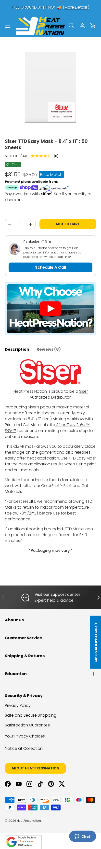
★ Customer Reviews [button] (95, 642)
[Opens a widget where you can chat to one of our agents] (82, 837)
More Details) (76, 7)
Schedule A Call (50, 267)
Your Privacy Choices (25, 736)
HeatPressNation (29, 821)
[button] (93, 25)
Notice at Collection (24, 748)
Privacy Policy (18, 705)
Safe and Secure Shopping (30, 715)
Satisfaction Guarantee (27, 725)
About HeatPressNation (35, 768)
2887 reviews (25, 845)
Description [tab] (17, 349)
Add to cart (67, 224)
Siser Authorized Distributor (59, 394)
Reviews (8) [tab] (49, 349)
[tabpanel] (50, 464)
